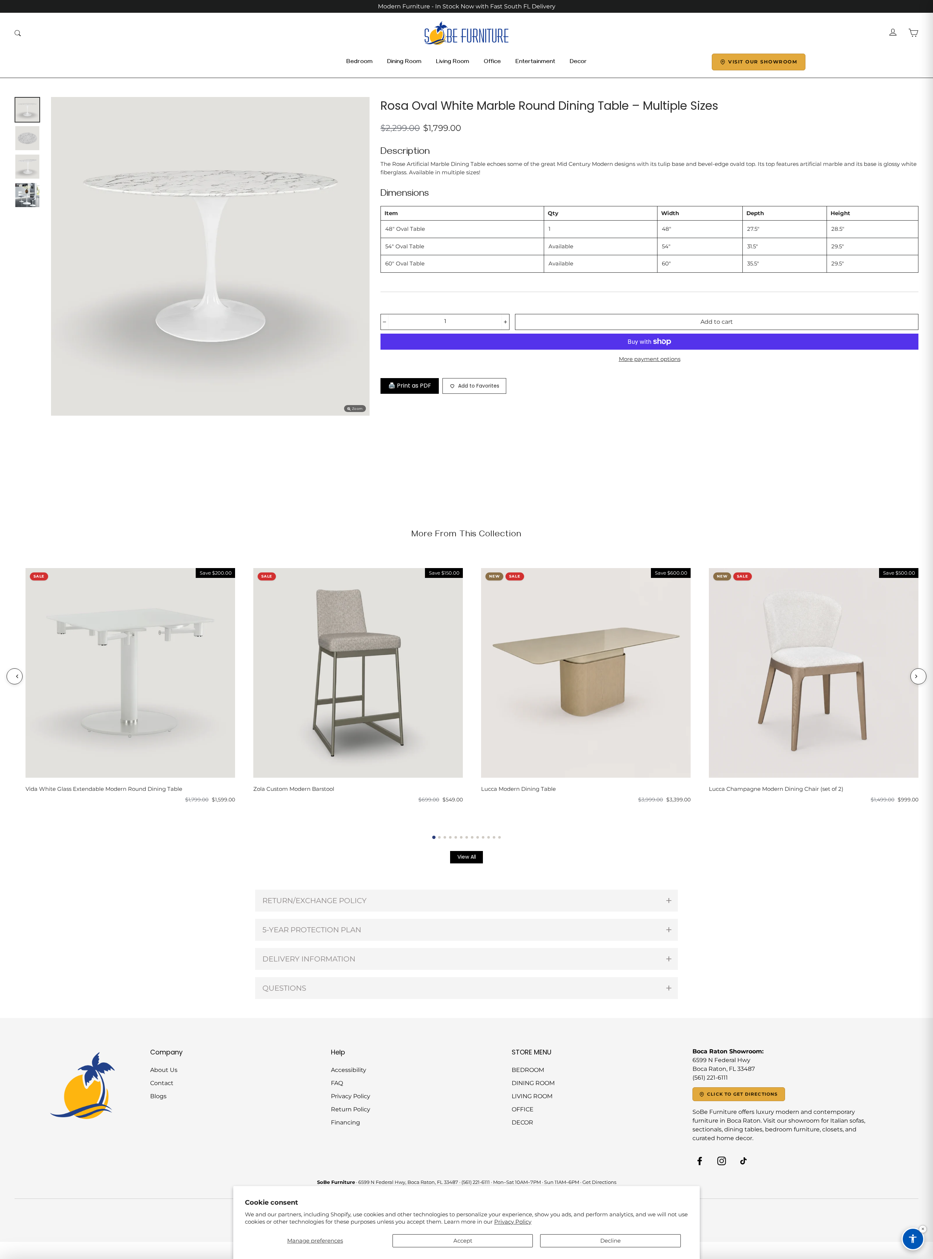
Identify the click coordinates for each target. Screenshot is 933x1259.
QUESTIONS (284, 988)
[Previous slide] (15, 676)
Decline (610, 1240)
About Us (163, 1069)
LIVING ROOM (532, 1096)
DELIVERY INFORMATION (308, 959)
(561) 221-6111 (475, 1182)
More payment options (649, 358)
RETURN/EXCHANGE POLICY (314, 900)
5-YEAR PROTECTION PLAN (311, 929)
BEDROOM (528, 1069)
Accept (462, 1240)
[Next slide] (918, 676)
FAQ (337, 1083)
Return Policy (350, 1109)
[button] (434, 837)
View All (466, 856)
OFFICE (523, 1109)
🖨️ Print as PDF (409, 385)
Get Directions (599, 1182)
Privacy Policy (512, 1221)
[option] (210, 256)
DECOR (522, 1122)
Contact (161, 1083)
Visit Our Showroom (762, 62)
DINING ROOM (533, 1083)
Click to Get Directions (742, 1094)
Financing (345, 1122)
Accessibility (348, 1069)
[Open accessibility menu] (913, 1239)
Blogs (158, 1096)
